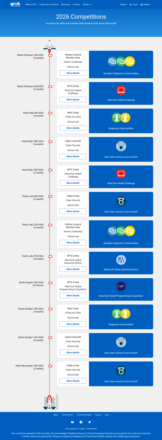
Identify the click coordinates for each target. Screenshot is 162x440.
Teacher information (84, 415)
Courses (76, 4)
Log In (135, 4)
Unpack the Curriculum (48, 4)
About (56, 415)
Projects (98, 415)
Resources (65, 4)
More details (73, 73)
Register (146, 4)
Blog (106, 415)
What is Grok (31, 4)
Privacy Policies (67, 415)
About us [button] (86, 4)
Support (123, 4)
